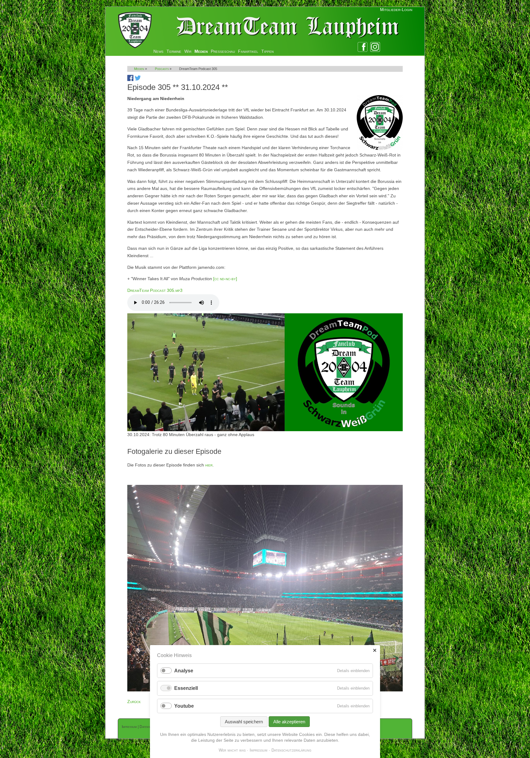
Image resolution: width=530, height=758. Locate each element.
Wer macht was (232, 750)
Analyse (183, 670)
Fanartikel (248, 51)
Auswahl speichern (244, 721)
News (158, 51)
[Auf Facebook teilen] (130, 79)
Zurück (134, 701)
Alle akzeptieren (289, 721)
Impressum (129, 727)
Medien (201, 51)
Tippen (267, 51)
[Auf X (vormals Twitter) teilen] (138, 79)
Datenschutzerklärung (291, 750)
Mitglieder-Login (396, 9)
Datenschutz (149, 727)
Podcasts (162, 69)
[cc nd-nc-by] (225, 278)
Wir (187, 51)
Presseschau (223, 51)
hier (209, 464)
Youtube (184, 706)
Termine (174, 51)
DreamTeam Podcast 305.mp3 (154, 290)
